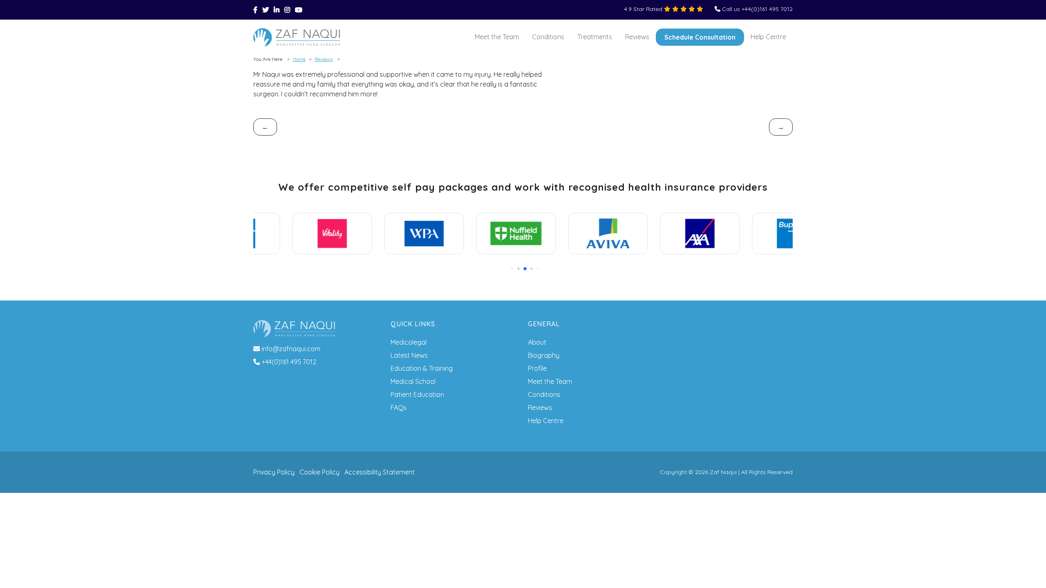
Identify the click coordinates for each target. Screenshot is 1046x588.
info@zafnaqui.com (291, 349)
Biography (543, 355)
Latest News (409, 355)
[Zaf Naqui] (296, 37)
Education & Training (422, 368)
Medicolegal (409, 342)
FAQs (399, 407)
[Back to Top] (1028, 570)
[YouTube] (298, 10)
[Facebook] (255, 10)
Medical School (413, 381)
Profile (537, 368)
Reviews (637, 37)
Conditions (548, 37)
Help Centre (768, 37)
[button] (510, 268)
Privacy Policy (274, 472)
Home (299, 59)
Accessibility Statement (379, 472)
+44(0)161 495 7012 (289, 362)
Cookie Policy (319, 472)
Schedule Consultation (699, 37)
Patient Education (417, 394)
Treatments (594, 37)
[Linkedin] (276, 10)
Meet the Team (497, 37)
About (537, 342)
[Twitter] (265, 10)
